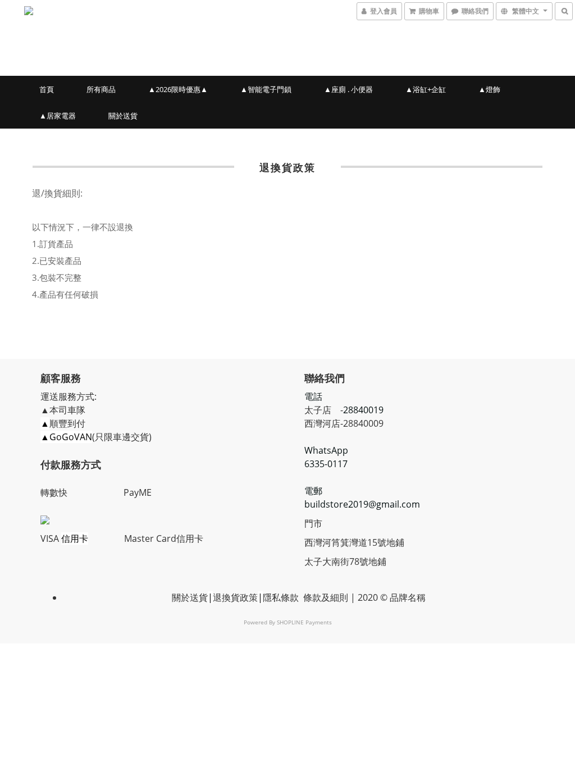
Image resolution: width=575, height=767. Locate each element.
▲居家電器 (57, 116)
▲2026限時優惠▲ (178, 89)
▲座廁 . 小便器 (348, 89)
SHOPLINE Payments (304, 622)
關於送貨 (123, 116)
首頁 (46, 89)
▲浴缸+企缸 (425, 89)
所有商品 (101, 89)
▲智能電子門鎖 (265, 89)
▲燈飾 (489, 89)
